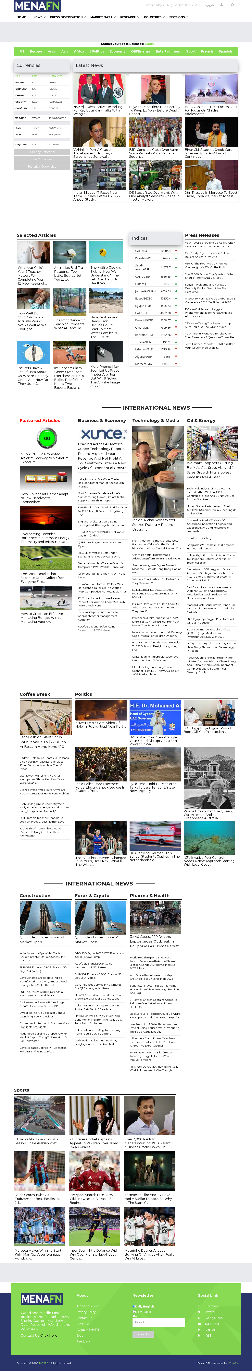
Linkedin (211, 1329)
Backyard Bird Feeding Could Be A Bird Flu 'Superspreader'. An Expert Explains (155, 1015)
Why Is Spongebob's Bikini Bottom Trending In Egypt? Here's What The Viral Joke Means (152, 1056)
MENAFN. (44, 1363)
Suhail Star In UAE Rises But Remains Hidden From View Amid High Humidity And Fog (155, 989)
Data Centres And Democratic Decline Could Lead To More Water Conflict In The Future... (104, 327)
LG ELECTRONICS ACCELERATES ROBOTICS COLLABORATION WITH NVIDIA (154, 593)
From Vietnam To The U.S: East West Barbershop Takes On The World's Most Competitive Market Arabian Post (102, 587)
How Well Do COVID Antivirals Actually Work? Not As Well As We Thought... (32, 321)
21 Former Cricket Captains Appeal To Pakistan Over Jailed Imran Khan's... (94, 1143)
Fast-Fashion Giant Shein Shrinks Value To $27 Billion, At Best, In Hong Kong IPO (102, 511)
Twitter (210, 1312)
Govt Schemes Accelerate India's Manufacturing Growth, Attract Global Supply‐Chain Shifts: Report (101, 497)
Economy (117, 51)
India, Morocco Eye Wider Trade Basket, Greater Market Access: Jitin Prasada (101, 483)
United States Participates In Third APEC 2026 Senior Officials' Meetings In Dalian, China (211, 510)
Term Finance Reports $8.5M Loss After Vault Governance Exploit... (210, 345)
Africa (79, 51)
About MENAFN (88, 1329)
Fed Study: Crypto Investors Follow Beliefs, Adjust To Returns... (207, 255)
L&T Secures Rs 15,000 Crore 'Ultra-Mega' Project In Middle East (42, 993)
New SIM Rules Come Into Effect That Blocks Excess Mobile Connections (98, 996)
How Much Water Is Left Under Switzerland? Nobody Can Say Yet (99, 554)
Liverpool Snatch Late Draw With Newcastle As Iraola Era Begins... (92, 1199)
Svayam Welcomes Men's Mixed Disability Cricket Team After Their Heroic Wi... (206, 288)
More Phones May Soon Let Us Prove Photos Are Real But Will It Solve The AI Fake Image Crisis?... (105, 376)
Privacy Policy (86, 1312)
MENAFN (233, 1363)
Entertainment (168, 51)
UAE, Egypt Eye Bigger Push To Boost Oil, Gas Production (210, 620)
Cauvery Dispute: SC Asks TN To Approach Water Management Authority (98, 616)
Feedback (83, 1341)
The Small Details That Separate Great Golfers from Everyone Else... (43, 578)
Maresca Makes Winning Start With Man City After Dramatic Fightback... (38, 1254)
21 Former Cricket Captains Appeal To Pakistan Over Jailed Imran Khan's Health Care (154, 1003)
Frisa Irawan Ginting (199, 538)
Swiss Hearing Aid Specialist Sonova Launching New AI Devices (155, 658)
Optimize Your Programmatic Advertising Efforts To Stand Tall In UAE (156, 556)
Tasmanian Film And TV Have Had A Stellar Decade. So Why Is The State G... (148, 1199)
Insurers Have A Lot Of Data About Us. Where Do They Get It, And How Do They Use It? (156, 607)
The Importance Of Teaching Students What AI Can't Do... (69, 324)
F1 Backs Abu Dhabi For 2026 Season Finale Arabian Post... (37, 1141)
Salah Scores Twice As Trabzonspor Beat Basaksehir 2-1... (38, 1199)
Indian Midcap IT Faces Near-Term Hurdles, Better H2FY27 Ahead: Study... (96, 196)
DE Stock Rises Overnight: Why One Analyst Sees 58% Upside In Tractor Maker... (154, 196)
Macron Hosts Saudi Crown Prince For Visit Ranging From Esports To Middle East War (211, 608)
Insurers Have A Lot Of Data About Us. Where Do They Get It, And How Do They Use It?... (33, 376)
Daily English (144, 1306)
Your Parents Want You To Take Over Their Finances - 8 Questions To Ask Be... (210, 335)
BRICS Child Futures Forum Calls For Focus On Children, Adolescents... (211, 110)
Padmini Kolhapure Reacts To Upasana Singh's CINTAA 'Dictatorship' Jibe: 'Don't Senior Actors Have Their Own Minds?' (44, 763)
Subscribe (143, 1334)
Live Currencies (41, 159)
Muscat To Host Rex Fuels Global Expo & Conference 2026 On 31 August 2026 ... (210, 300)
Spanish (225, 51)
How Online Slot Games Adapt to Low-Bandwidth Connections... (45, 498)
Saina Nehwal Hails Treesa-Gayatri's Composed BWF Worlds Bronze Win (101, 565)
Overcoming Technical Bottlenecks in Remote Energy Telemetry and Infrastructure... (45, 538)
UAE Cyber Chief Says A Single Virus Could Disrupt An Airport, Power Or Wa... (154, 740)
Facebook (212, 1306)
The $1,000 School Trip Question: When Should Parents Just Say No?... (210, 276)
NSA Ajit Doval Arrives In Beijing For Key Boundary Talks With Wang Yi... (97, 110)
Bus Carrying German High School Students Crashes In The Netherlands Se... (155, 856)
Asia (64, 51)
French (207, 51)
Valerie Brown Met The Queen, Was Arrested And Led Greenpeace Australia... (208, 814)
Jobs (80, 1335)
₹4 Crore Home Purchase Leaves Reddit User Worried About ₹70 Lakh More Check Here (101, 602)
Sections (177, 17)
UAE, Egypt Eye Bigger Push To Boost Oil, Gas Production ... (208, 730)
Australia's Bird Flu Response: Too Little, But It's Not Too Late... (68, 273)
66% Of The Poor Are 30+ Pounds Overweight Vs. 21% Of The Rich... (206, 265)
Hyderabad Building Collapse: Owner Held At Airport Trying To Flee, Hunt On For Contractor (44, 1037)
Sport (190, 51)
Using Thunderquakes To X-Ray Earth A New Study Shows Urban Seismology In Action (211, 647)
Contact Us (84, 1318)
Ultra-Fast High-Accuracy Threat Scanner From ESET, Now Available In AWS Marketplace (156, 670)
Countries (153, 17)
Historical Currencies (42, 166)
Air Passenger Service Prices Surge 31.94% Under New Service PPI (42, 1004)
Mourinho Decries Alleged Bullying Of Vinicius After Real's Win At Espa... (149, 1254)
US (22, 51)
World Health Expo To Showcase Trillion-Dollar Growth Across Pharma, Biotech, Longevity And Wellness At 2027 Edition (153, 963)
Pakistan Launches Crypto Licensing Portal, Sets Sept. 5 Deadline (97, 1007)
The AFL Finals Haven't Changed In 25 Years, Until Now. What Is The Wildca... (100, 861)
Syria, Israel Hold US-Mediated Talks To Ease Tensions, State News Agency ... (153, 787)
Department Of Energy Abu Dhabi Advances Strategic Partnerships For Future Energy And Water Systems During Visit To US (210, 575)
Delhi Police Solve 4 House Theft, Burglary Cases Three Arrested (96, 1042)
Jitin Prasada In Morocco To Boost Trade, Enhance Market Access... (211, 194)
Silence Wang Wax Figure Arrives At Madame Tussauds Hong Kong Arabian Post (156, 569)
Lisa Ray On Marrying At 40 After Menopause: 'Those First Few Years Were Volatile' (42, 779)
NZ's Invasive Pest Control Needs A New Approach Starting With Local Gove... (209, 861)
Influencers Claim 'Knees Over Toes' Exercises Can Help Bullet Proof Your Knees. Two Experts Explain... (69, 378)
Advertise (83, 1324)
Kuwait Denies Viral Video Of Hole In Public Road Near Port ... (100, 724)
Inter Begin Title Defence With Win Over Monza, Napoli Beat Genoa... (94, 1254)
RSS (208, 1335)
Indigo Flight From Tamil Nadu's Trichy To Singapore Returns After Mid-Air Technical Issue (211, 559)
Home (21, 17)
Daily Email (212, 1324)
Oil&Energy (140, 51)
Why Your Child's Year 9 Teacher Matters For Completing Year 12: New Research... (32, 275)
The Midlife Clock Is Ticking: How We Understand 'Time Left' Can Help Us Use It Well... (105, 275)
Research (128, 17)
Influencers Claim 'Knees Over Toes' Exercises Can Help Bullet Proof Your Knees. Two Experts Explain (155, 621)
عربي (210, 5)
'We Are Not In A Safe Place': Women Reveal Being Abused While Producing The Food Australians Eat (154, 1028)
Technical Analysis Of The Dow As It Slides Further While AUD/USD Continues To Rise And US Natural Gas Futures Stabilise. (210, 494)
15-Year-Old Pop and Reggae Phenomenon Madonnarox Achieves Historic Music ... (208, 313)
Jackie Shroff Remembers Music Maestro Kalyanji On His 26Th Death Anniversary (42, 832)
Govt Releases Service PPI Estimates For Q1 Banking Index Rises (43, 1049)
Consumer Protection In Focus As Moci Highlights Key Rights (44, 1025)
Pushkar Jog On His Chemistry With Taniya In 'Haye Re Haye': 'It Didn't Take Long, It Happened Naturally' (44, 807)
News (38, 17)
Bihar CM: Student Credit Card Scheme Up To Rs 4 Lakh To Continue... (209, 153)
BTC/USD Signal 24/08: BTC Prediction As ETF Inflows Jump (99, 955)
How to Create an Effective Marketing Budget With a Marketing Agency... (42, 618)
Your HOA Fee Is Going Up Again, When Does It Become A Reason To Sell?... (210, 244)
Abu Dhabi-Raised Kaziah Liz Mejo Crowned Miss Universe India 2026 (151, 977)
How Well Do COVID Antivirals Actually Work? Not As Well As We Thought (154, 1068)
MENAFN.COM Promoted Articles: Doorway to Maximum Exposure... (45, 458)
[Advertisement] (126, 32)
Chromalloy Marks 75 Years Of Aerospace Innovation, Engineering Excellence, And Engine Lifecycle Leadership (209, 526)
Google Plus (213, 1318)
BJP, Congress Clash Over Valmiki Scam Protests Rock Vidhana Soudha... (155, 153)
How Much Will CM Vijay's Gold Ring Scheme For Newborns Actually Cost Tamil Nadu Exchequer (98, 1019)
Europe (36, 51)
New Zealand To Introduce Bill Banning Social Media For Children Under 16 (157, 633)
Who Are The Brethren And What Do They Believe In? (155, 581)
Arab (52, 51)
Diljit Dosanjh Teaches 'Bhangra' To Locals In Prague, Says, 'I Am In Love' (42, 819)
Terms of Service (88, 1306)
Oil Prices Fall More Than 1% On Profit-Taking (102, 575)
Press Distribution (66, 17)
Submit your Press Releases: (123, 44)
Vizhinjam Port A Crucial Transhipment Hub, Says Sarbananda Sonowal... (92, 153)
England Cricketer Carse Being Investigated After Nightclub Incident (101, 523)
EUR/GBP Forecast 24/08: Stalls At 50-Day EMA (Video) (102, 533)
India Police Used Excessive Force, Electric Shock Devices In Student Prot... (100, 787)
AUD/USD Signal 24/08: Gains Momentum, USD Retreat (96, 628)
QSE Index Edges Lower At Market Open (100, 544)
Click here (48, 1335)
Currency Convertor (41, 152)
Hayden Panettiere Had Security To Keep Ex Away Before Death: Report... (154, 110)
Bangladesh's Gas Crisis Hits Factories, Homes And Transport (211, 546)
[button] (221, 5)
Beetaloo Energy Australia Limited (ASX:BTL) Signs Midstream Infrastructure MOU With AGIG (208, 633)
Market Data (101, 17)
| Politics (97, 51)
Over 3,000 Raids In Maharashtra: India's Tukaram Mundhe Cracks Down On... (147, 1143)
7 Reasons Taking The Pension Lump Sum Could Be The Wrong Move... (208, 325)
